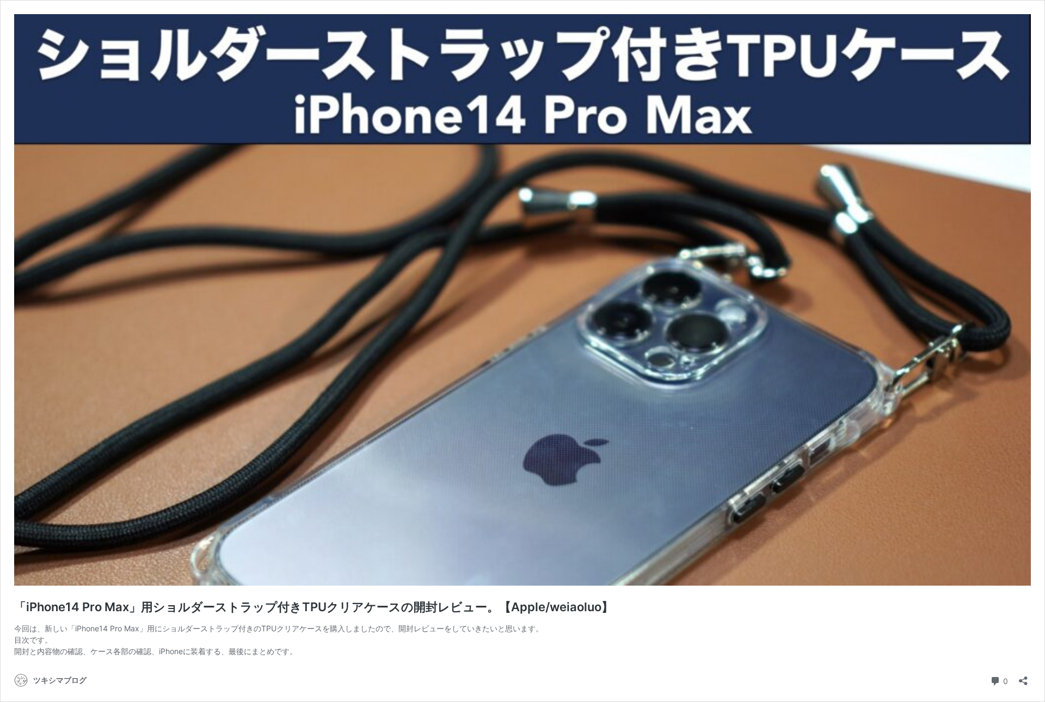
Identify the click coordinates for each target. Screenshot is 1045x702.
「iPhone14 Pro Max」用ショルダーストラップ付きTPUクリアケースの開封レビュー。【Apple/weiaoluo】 (313, 607)
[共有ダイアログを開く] (1023, 677)
